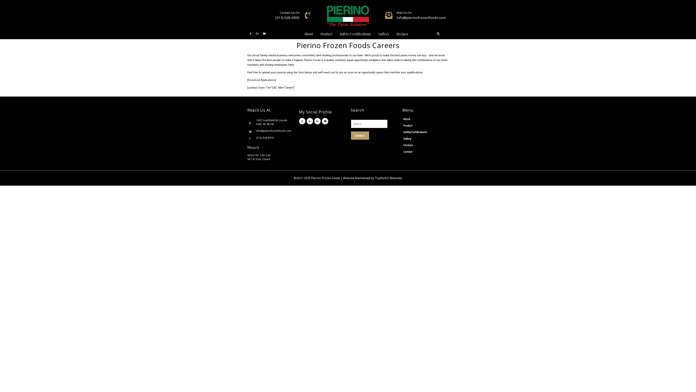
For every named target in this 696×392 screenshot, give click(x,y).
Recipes (402, 34)
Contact (408, 151)
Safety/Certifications (355, 34)
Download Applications (261, 80)
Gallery (383, 34)
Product (326, 34)
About (308, 34)
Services (408, 145)
